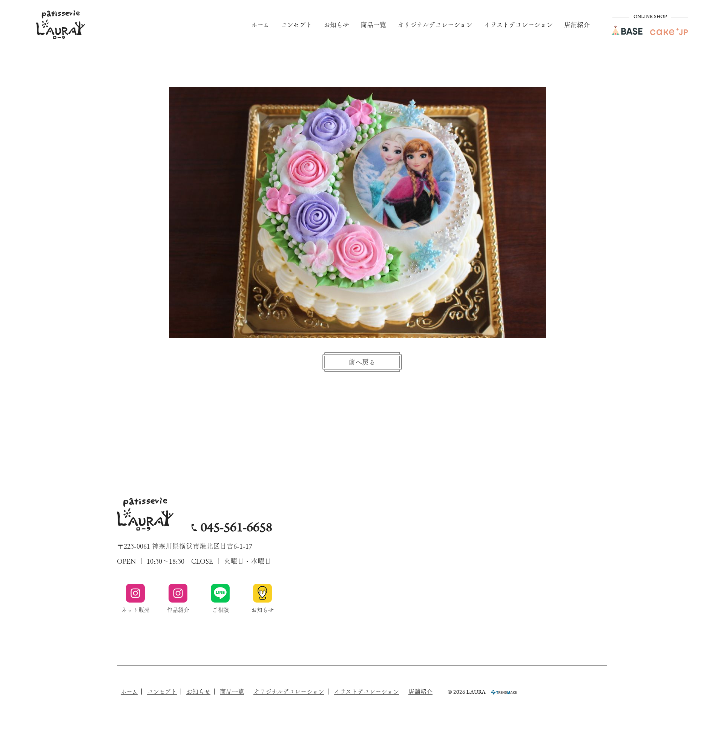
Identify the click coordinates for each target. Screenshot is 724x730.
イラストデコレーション (518, 24)
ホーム (260, 24)
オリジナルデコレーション (434, 24)
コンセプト (296, 24)
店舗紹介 (577, 24)
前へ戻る (362, 362)
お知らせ (336, 24)
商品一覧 (373, 24)
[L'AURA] (60, 24)
